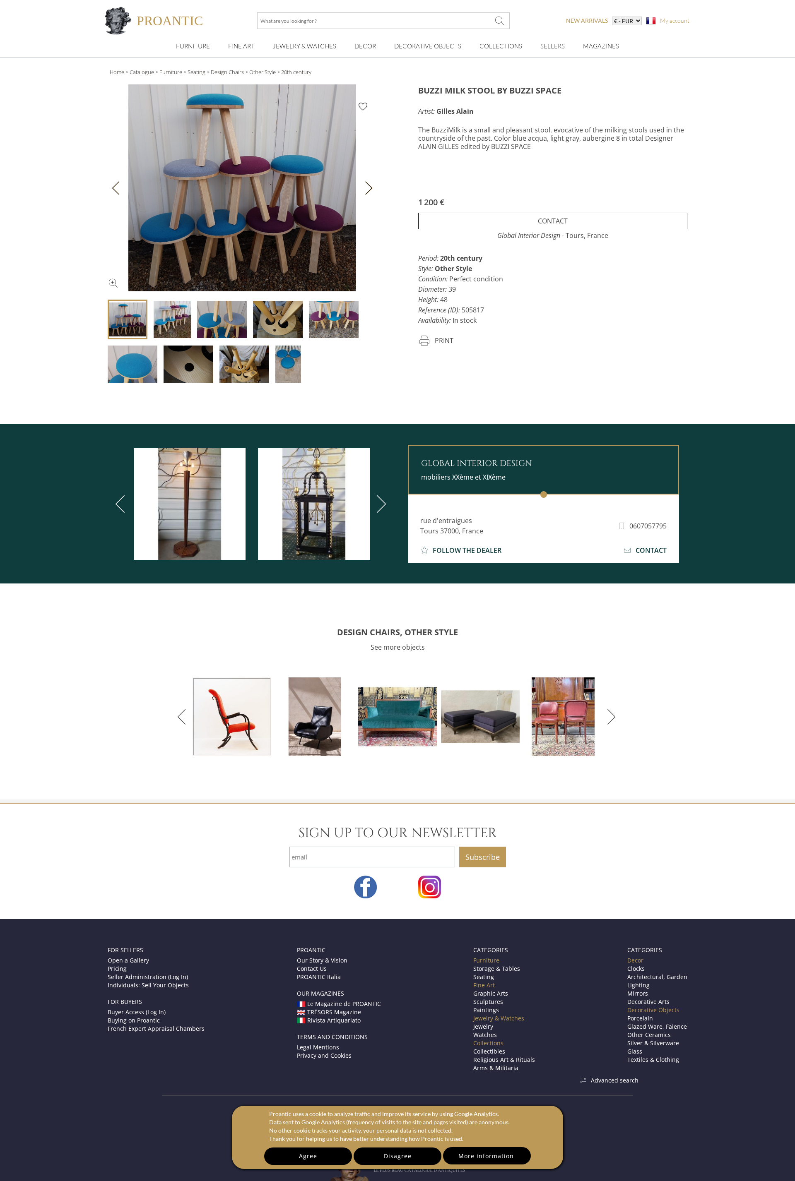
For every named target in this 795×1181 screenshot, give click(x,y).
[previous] (122, 504)
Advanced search (614, 1080)
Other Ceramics (649, 1035)
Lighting (638, 985)
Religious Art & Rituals (504, 1059)
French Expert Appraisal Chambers (156, 1028)
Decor (365, 46)
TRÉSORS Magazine (334, 1012)
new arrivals (587, 20)
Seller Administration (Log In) (148, 977)
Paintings (486, 1010)
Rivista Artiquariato (334, 1020)
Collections (500, 46)
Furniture (193, 46)
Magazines (601, 46)
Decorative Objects (427, 46)
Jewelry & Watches (304, 46)
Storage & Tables (496, 968)
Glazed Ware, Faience (657, 1026)
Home (117, 72)
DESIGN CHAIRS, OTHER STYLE (397, 632)
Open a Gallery (128, 960)
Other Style (262, 72)
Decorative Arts (648, 1002)
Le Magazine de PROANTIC (344, 1004)
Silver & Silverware (653, 1043)
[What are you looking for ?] (499, 20)
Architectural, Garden (657, 977)
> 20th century (294, 72)
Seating (196, 72)
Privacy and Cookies (324, 1055)
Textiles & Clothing (653, 1059)
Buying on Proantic (134, 1020)
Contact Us (312, 968)
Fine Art (241, 46)
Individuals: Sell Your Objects (148, 985)
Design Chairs (227, 72)
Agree (308, 1156)
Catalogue (142, 72)
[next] (380, 504)
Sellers (552, 46)
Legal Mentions (318, 1047)
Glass (634, 1051)
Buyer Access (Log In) (137, 1012)
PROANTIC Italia (319, 977)
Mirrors (637, 993)
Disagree (398, 1156)
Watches (485, 1035)
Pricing (117, 968)
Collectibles (489, 1051)
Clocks (636, 968)
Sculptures (488, 1002)
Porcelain (640, 1018)
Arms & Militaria (495, 1068)
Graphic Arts (490, 993)
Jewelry (483, 1026)
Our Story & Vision (322, 960)
